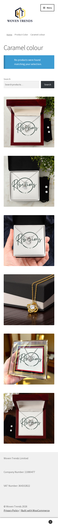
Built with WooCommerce (35, 510)
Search (7, 79)
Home (9, 34)
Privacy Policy (11, 510)
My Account (9, 523)
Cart (45, 520)
